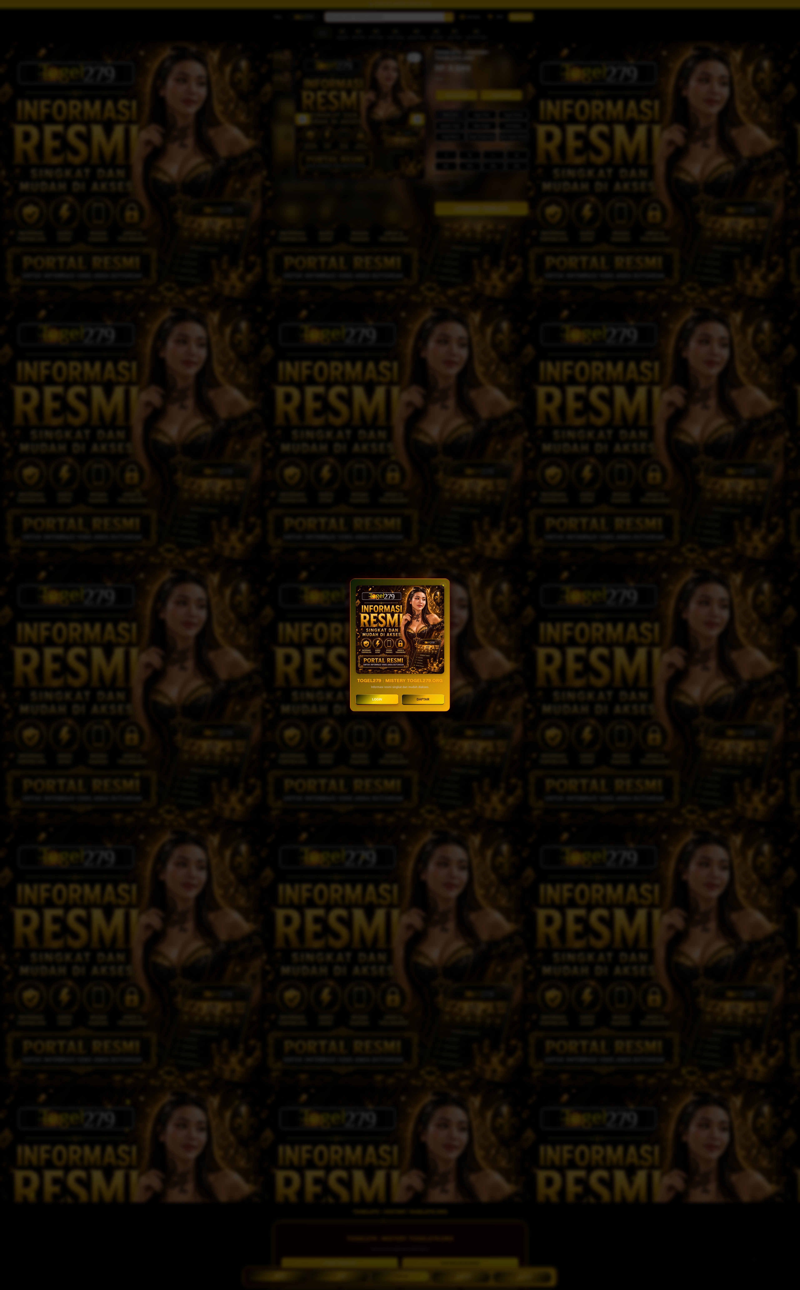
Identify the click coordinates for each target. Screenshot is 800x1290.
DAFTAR (423, 699)
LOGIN (377, 699)
